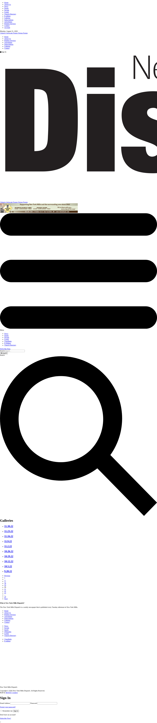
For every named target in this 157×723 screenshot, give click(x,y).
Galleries (7, 18)
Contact (7, 26)
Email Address (5, 703)
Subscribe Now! (5, 718)
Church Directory (10, 14)
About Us (7, 4)
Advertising (8, 22)
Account (7, 27)
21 (5, 589)
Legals (6, 12)
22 (5, 591)
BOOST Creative (12, 693)
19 (5, 585)
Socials (6, 10)
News (6, 6)
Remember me (7, 711)
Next (6, 599)
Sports (6, 8)
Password (33, 703)
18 (5, 583)
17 (5, 581)
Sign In (16, 711)
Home (6, 3)
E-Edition (7, 343)
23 (5, 593)
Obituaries (7, 632)
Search (2, 351)
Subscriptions (8, 20)
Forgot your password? (8, 707)
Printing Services (10, 24)
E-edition (7, 16)
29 (5, 597)
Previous (7, 576)
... (5, 579)
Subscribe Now (5, 349)
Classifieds (8, 341)
